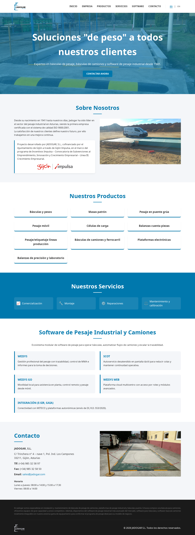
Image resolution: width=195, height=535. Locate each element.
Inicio (73, 6)
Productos (104, 6)
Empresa (87, 6)
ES (171, 6)
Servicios (121, 6)
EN (178, 6)
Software (138, 6)
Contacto (154, 6)
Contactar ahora (97, 73)
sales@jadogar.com (33, 474)
